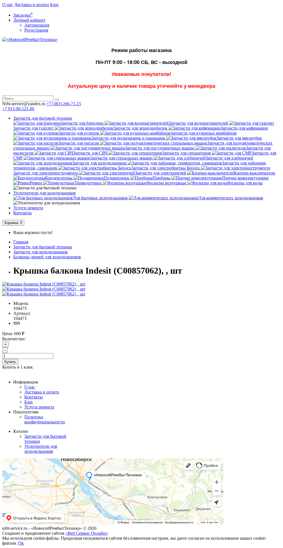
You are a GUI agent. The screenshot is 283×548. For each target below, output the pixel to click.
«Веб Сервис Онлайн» (86, 533)
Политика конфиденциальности (44, 419)
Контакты (22, 212)
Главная (20, 242)
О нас (7, 4)
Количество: (13, 338)
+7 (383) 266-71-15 (63, 103)
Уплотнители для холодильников (44, 193)
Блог (54, 4)
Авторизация (36, 25)
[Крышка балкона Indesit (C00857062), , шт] (43, 284)
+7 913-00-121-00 (18, 108)
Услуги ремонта (28, 207)
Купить (10, 362)
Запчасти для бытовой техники (42, 118)
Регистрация (36, 30)
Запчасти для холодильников (40, 251)
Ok (21, 543)
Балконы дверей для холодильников (47, 256)
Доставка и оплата (31, 4)
